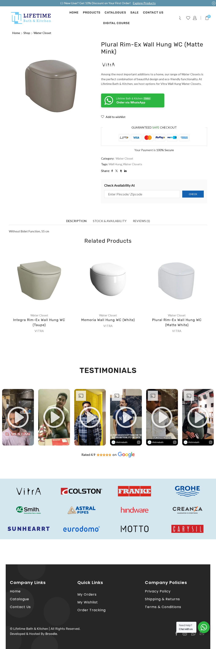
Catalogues (115, 12)
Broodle (51, 634)
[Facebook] (176, 633)
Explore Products (144, 3)
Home (74, 12)
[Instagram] (185, 633)
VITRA (39, 331)
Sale (134, 12)
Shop (26, 33)
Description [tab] (76, 221)
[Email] (202, 633)
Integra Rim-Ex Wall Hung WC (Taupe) (39, 322)
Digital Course (116, 23)
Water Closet (42, 33)
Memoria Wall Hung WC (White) (108, 320)
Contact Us (153, 12)
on (114, 455)
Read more (43, 281)
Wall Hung (115, 164)
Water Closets (132, 164)
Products (91, 12)
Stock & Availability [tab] (110, 221)
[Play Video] (18, 444)
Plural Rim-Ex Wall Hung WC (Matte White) (177, 322)
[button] (17, 417)
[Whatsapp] (193, 633)
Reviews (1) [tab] (141, 221)
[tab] (76, 221)
